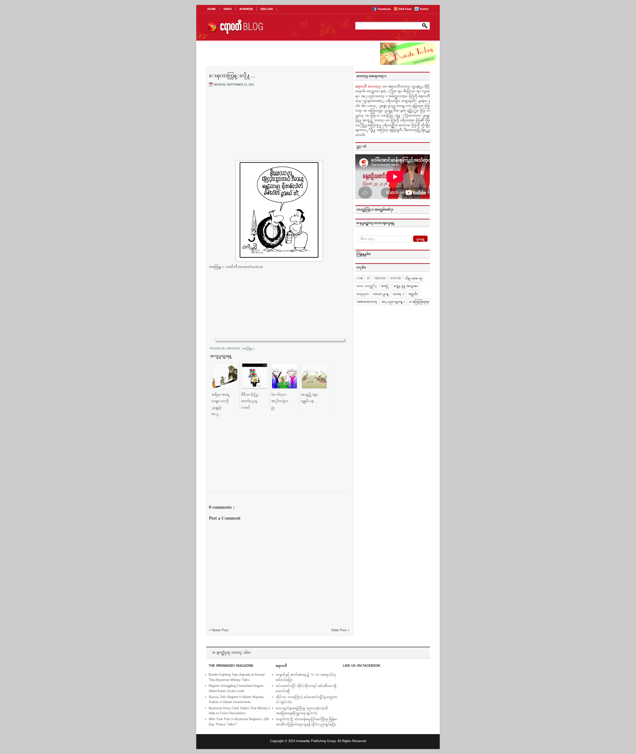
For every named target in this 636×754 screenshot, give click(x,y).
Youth (395, 278)
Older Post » (340, 630)
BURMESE (246, 8)
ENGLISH (267, 8)
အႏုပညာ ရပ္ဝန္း (393, 301)
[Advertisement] (279, 127)
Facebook (384, 8)
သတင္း (398, 294)
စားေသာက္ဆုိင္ (367, 286)
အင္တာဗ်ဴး (413, 294)
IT (368, 278)
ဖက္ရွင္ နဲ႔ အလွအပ (406, 286)
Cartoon (233, 348)
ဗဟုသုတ (363, 294)
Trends (380, 278)
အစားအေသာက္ (367, 301)
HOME (211, 8)
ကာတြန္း (248, 348)
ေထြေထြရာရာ (419, 301)
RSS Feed (405, 8)
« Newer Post (218, 630)
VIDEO (227, 8)
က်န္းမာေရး (413, 278)
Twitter (424, 8)
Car (360, 278)
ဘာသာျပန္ (380, 294)
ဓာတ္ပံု (385, 286)
